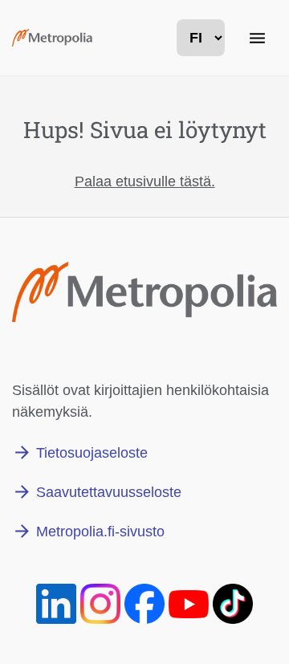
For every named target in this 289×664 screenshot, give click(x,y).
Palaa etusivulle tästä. (145, 181)
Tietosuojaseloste (92, 453)
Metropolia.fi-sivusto (100, 531)
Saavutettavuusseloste (108, 492)
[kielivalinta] (201, 37)
